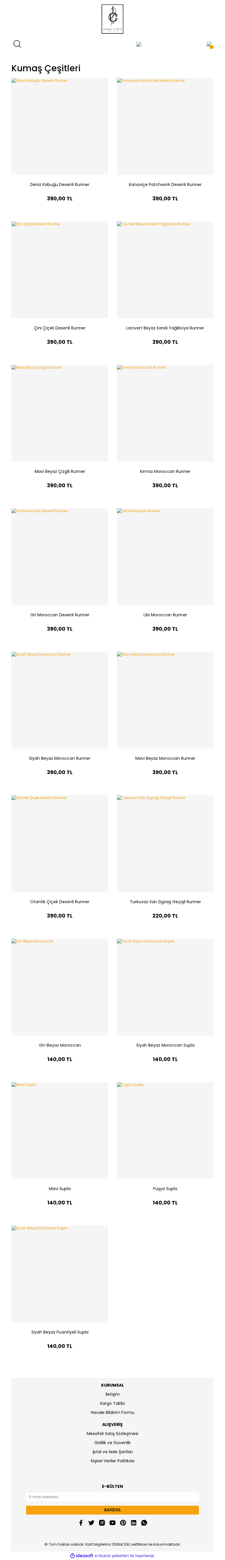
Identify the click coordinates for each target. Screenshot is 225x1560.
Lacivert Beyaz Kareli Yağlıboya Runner (165, 328)
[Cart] (209, 44)
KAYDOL (112, 1510)
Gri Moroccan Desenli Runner (59, 615)
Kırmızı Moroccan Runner (165, 471)
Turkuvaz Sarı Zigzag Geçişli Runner (165, 902)
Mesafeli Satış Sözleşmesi (112, 1434)
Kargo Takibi (112, 1403)
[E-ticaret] (112, 1556)
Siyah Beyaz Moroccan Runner (60, 758)
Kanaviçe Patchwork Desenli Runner (165, 184)
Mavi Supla (60, 1189)
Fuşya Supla (165, 1189)
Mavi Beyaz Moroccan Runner (165, 758)
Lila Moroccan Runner (165, 615)
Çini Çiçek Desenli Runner (60, 328)
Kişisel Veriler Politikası (112, 1461)
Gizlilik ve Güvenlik (112, 1443)
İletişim (112, 1394)
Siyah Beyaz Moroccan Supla (165, 1045)
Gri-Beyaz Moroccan (60, 1045)
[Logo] (112, 19)
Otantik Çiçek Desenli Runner (59, 902)
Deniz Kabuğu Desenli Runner (59, 184)
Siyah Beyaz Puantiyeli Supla (59, 1332)
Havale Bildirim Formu (112, 1412)
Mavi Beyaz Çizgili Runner (60, 471)
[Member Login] (139, 44)
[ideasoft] (81, 1556)
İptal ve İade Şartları (113, 1452)
